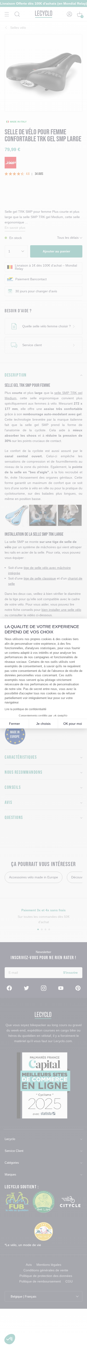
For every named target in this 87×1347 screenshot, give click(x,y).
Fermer (14, 723)
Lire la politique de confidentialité (25, 709)
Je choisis (43, 723)
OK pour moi (72, 723)
